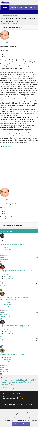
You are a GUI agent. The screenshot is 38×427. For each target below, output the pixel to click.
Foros (5, 7)
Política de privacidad (9, 398)
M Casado (7, 303)
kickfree (2, 345)
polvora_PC (6, 23)
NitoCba (2, 261)
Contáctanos (6, 397)
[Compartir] (4, 54)
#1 (5, 56)
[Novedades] (35, 7)
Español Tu (17, 394)
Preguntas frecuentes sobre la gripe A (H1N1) (15, 326)
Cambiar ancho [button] (7, 394)
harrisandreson (5, 316)
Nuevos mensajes (6, 12)
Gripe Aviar (7, 307)
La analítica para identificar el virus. (12, 354)
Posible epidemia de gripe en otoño (12, 244)
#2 (5, 213)
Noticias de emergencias (12, 252)
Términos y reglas (17, 397)
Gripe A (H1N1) (9, 278)
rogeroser (3, 288)
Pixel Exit (13, 406)
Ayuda (18, 398)
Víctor (6, 248)
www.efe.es (9, 146)
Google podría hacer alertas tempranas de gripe (16, 271)
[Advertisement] (19, 168)
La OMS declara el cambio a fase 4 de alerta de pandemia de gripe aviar (15, 298)
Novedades (14, 7)
